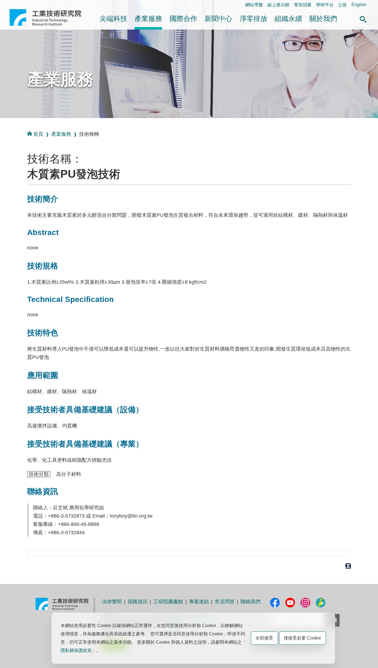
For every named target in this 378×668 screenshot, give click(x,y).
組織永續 (288, 18)
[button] (363, 18)
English (358, 4)
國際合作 (183, 18)
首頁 (38, 134)
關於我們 (323, 18)
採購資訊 (137, 601)
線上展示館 (278, 4)
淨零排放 (253, 18)
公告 (342, 4)
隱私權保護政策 (76, 650)
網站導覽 (254, 4)
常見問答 (225, 601)
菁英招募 (303, 4)
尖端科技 (113, 18)
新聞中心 (218, 18)
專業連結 (199, 601)
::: (11, 4)
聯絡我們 (250, 601)
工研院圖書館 (168, 601)
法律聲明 (112, 601)
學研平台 (325, 4)
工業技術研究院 (49, 17)
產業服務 (148, 18)
